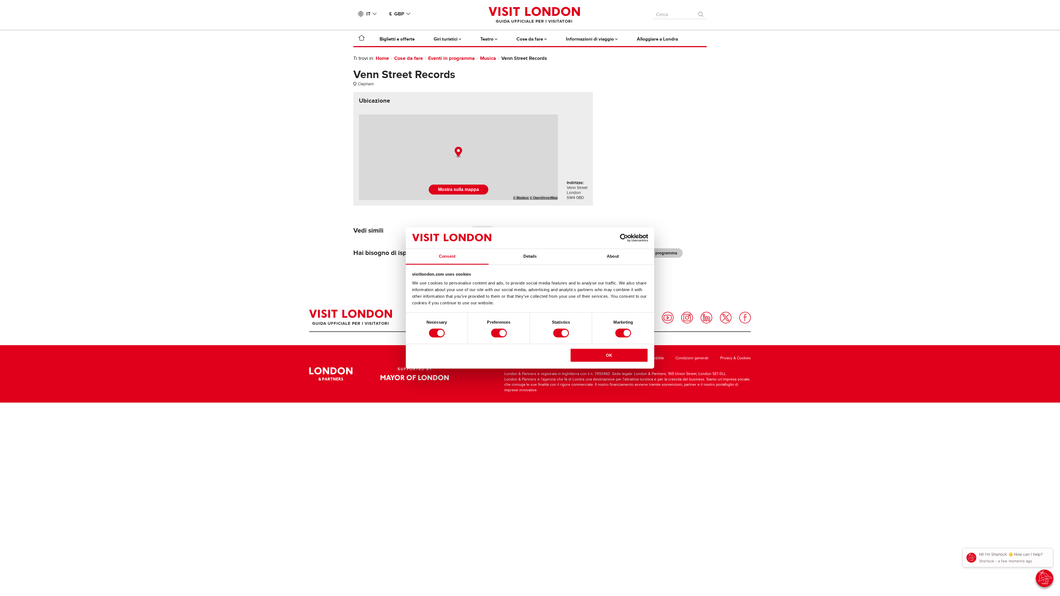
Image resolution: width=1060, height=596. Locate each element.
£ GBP (396, 13)
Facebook (745, 317)
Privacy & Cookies (735, 358)
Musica (488, 58)
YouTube (668, 317)
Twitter (726, 317)
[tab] (374, 101)
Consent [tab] (447, 256)
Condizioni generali (691, 358)
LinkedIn (706, 317)
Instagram (687, 317)
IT (368, 13)
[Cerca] (701, 13)
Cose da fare (408, 58)
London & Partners (331, 374)
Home (382, 58)
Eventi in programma (451, 58)
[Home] (361, 39)
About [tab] (613, 256)
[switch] (499, 333)
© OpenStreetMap (544, 197)
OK (609, 355)
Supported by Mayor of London (414, 374)
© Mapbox (521, 197)
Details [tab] (530, 256)
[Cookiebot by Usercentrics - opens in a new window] (624, 238)
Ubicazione (374, 101)
